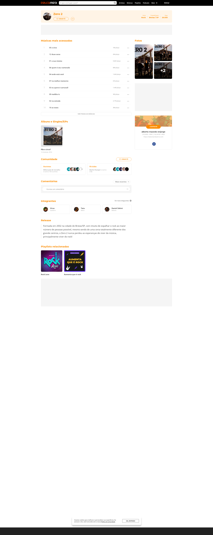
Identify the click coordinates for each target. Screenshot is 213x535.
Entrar (166, 3)
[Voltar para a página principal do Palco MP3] (49, 3)
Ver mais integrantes (122, 201)
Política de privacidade (108, 522)
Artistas (122, 3)
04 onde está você (56, 74)
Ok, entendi (130, 521)
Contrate (153, 127)
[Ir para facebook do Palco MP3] (154, 144)
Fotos (138, 40)
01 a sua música (55, 61)
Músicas (130, 3)
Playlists (138, 3)
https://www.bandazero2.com (153, 137)
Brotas (152, 17)
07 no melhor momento (58, 81)
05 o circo (53, 48)
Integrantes (48, 201)
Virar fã (62, 19)
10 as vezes (53, 108)
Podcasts (146, 3)
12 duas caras (54, 54)
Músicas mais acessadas (56, 40)
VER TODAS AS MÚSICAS (86, 114)
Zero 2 (57, 14)
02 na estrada (54, 101)
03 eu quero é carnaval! (58, 88)
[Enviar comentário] (127, 189)
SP (157, 17)
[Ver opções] (72, 19)
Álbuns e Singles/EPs (54, 121)
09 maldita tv (54, 94)
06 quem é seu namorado (59, 68)
